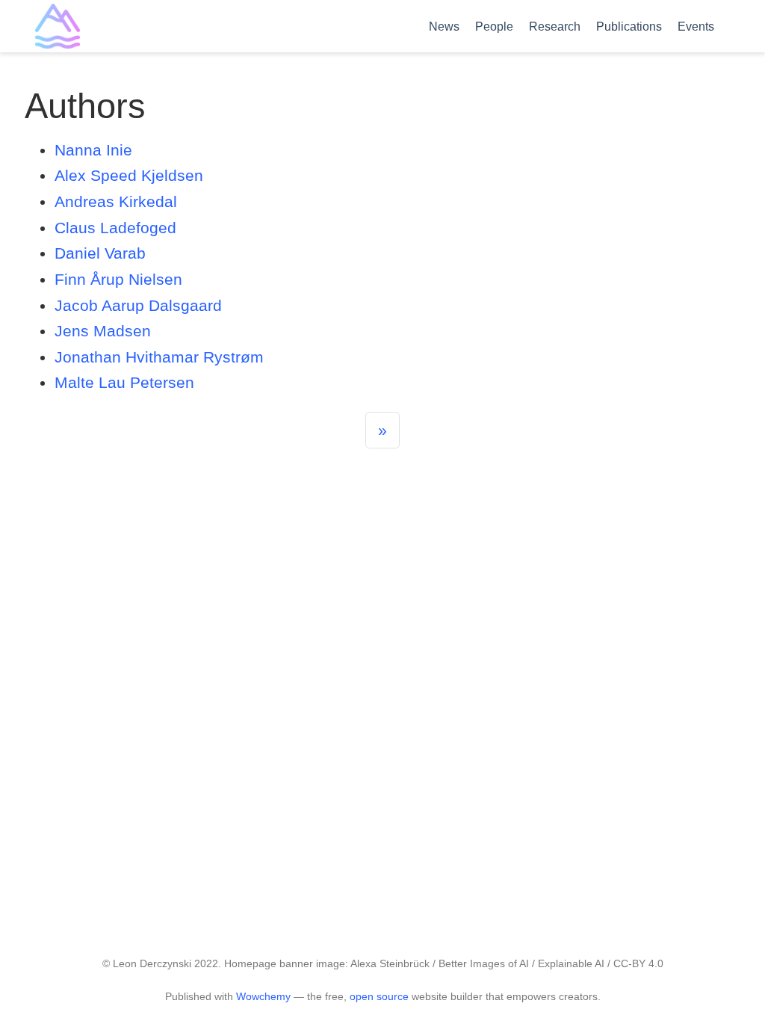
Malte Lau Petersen (124, 382)
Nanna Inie (93, 149)
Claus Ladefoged (115, 227)
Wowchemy (263, 996)
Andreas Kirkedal (116, 201)
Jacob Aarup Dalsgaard (138, 305)
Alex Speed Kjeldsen (129, 175)
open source (379, 996)
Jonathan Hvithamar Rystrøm (159, 356)
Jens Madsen (103, 330)
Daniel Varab (100, 253)
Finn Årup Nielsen (118, 279)
